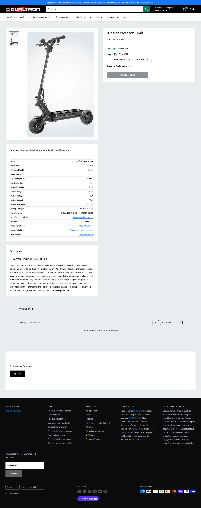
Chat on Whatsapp (94, 439)
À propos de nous (93, 411)
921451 (135, 429)
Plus (98, 17)
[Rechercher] (146, 9)
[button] (113, 49)
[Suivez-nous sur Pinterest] (95, 491)
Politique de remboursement (60, 411)
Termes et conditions (56, 435)
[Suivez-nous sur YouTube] (100, 491)
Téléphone (90, 419)
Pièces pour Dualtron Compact (81, 230)
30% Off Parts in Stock (14, 17)
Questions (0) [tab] (34, 322)
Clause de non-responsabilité (60, 443)
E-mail (88, 415)
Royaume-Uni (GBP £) (30, 487)
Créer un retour (54, 415)
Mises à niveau (82, 17)
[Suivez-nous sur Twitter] (84, 491)
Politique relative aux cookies (60, 439)
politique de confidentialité (59, 423)
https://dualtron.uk (86, 226)
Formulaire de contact (95, 431)
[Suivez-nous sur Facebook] (79, 491)
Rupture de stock (127, 75)
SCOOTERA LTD (139, 411)
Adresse (89, 427)
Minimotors (125, 432)
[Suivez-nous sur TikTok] (105, 491)
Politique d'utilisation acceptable (61, 431)
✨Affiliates (90, 435)
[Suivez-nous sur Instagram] (90, 491)
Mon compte (161, 10)
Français (10, 487)
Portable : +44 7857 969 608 (98, 423)
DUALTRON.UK (134, 418)
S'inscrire (14, 474)
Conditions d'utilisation (57, 427)
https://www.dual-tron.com (83, 217)
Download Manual (86, 234)
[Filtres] (155, 322)
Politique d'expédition (57, 419)
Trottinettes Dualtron (38, 17)
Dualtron (111, 39)
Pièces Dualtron (61, 17)
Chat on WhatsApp (13, 411)
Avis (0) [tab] (23, 322)
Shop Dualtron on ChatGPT (118, 17)
